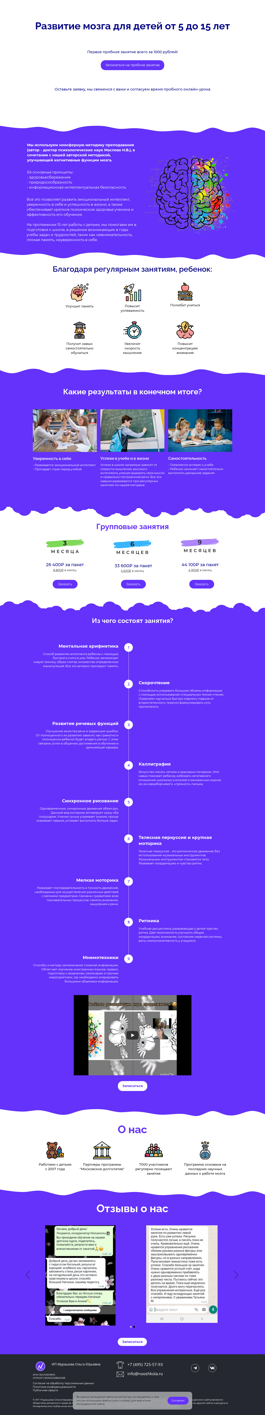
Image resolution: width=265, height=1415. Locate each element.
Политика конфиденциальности (54, 1386)
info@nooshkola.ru (145, 1373)
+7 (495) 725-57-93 (145, 1364)
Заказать (65, 584)
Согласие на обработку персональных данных (63, 1383)
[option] (132, 1275)
